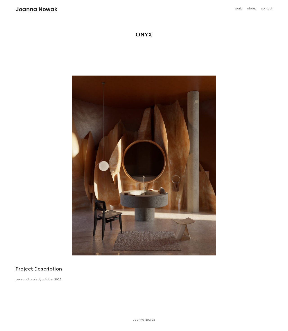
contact (266, 8)
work (238, 8)
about (251, 8)
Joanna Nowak (36, 9)
